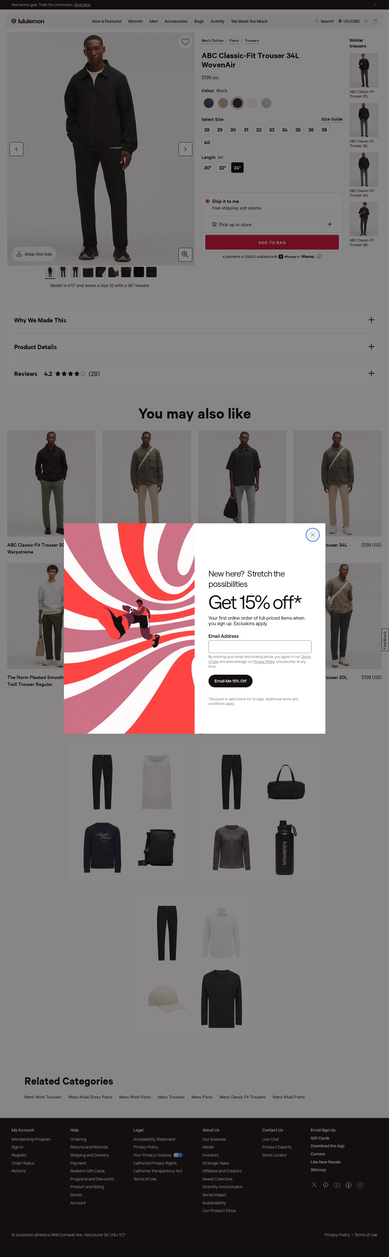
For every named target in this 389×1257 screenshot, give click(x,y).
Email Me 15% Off (230, 680)
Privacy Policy (264, 661)
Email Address (223, 636)
